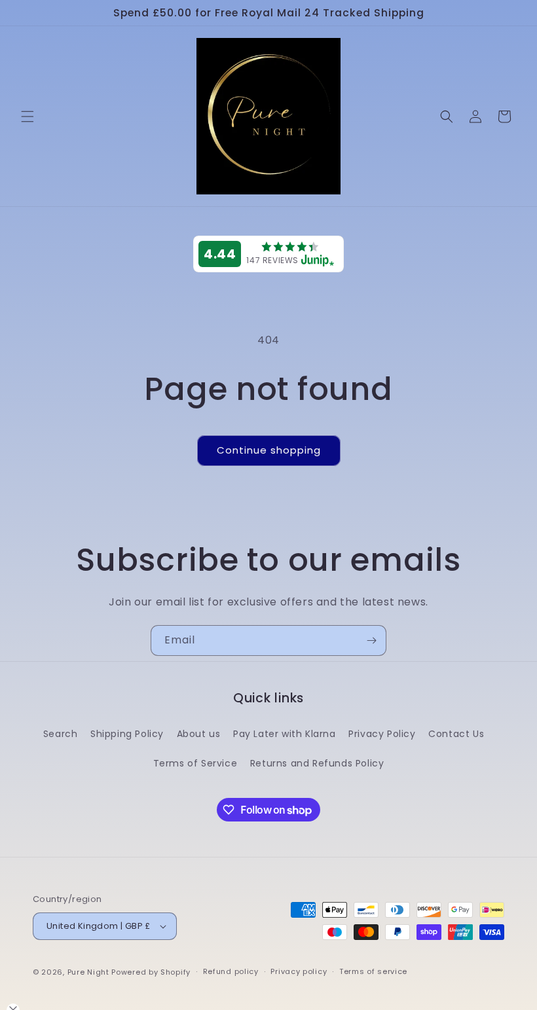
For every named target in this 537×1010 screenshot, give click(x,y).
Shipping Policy (127, 733)
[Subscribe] (371, 640)
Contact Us (456, 733)
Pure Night (88, 972)
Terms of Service (195, 763)
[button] (27, 116)
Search (60, 733)
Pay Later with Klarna (284, 733)
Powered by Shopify (151, 972)
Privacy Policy (381, 733)
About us (199, 733)
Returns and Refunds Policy (317, 763)
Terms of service (373, 971)
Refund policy (231, 971)
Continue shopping (269, 450)
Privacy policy (298, 971)
